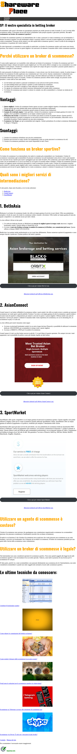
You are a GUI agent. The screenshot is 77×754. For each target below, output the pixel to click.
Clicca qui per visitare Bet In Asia (38, 286)
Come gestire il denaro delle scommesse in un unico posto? (18, 659)
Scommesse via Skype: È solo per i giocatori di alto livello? (18, 734)
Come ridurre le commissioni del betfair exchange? (16, 633)
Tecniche (7, 18)
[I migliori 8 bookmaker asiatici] (37, 591)
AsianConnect (8, 193)
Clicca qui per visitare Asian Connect (38, 393)
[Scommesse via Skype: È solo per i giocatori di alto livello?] (37, 722)
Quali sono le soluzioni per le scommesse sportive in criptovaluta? (21, 683)
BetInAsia (7, 191)
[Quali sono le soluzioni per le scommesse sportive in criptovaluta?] (37, 671)
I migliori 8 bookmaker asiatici (9, 606)
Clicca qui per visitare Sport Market (38, 500)
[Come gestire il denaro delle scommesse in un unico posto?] (37, 646)
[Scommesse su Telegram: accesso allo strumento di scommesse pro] (37, 696)
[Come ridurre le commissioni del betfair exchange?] (37, 620)
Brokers (6, 20)
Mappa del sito (11, 740)
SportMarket (8, 195)
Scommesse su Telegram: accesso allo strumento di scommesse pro (21, 709)
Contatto (2, 740)
